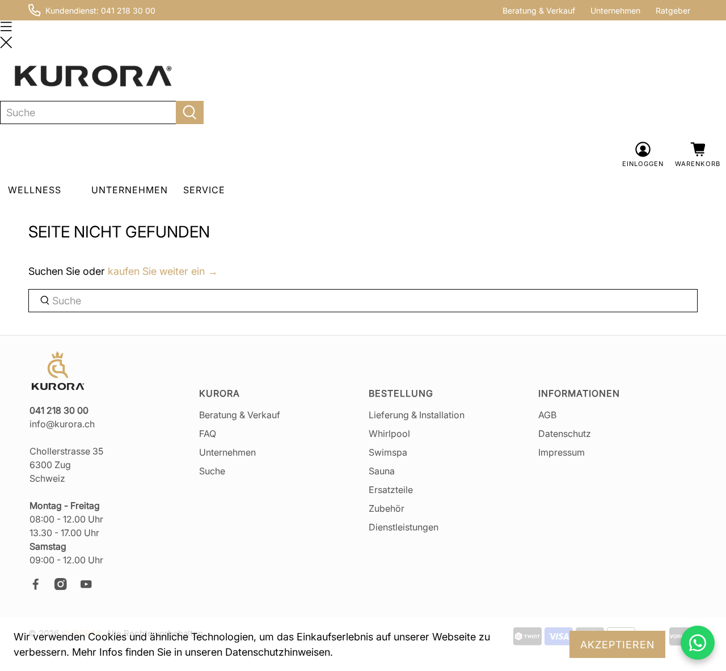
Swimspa (388, 452)
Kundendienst (70, 10)
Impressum (561, 452)
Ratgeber (673, 10)
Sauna (382, 471)
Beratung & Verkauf (539, 10)
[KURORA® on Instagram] (65, 586)
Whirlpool (389, 433)
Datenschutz (564, 433)
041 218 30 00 (128, 10)
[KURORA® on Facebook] (40, 586)
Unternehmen (615, 10)
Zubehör (386, 508)
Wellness (34, 190)
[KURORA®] (93, 76)
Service (204, 190)
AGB (547, 415)
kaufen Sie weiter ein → (163, 271)
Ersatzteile (391, 489)
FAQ (207, 433)
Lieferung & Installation (417, 415)
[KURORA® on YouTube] (91, 586)
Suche (212, 471)
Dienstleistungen (403, 527)
